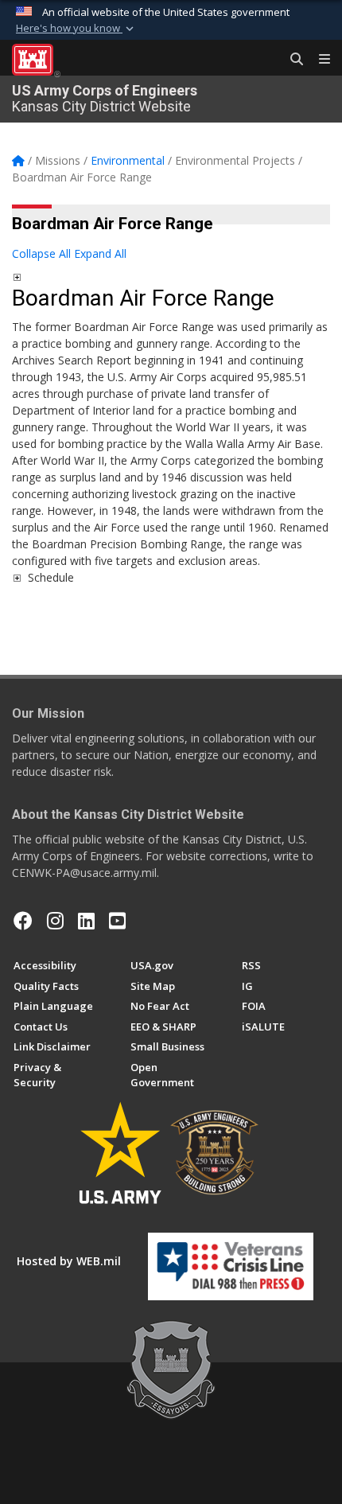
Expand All (100, 253)
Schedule (51, 577)
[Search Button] (291, 60)
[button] (76, 29)
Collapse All (41, 253)
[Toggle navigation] (318, 60)
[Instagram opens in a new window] (55, 920)
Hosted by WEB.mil (69, 1260)
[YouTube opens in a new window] (117, 920)
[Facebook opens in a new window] (23, 920)
